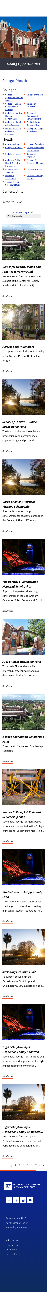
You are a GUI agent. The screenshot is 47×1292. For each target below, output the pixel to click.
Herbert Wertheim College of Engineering (13, 131)
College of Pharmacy (31, 155)
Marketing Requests (16, 1227)
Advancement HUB (16, 1218)
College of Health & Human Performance (14, 116)
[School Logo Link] (22, 1186)
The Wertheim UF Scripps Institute (13, 183)
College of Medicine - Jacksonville (35, 149)
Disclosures (12, 1249)
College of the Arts (35, 95)
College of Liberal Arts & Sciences (13, 123)
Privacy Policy (13, 1254)
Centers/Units (12, 191)
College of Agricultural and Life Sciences (14, 98)
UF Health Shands (35, 169)
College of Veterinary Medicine (35, 161)
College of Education (31, 105)
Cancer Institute (12, 144)
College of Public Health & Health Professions (12, 163)
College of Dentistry (35, 144)
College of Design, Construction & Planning (13, 107)
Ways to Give (12, 202)
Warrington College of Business (35, 130)
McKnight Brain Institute (12, 170)
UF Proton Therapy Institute (35, 177)
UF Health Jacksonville (10, 177)
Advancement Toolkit (17, 1222)
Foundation (12, 1245)
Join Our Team (13, 1240)
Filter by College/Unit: (23, 212)
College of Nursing (13, 154)
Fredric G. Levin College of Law (33, 123)
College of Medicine (14, 147)
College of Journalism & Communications (34, 116)
